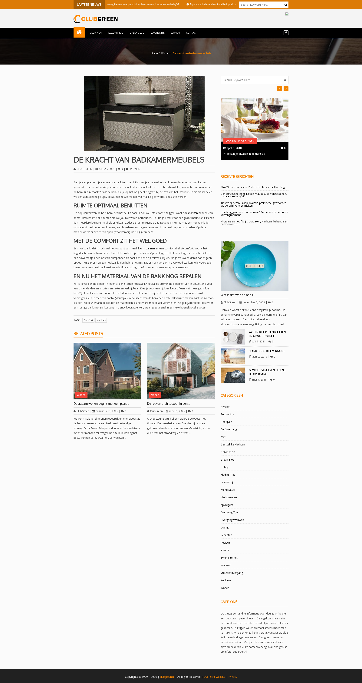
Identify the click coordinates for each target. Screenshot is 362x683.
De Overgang (229, 429)
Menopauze (228, 489)
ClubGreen (84, 169)
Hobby (225, 467)
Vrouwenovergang (232, 573)
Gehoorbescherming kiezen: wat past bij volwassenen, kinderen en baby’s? (254, 195)
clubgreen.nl (167, 676)
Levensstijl (157, 32)
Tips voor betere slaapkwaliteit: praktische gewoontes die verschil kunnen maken (215, 4)
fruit (223, 437)
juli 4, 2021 (258, 341)
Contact (191, 32)
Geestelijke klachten (233, 444)
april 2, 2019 (259, 356)
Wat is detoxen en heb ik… (239, 295)
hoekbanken (190, 213)
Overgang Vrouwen (240, 141)
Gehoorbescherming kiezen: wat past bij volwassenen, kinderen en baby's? (110, 4)
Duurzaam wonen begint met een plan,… (101, 403)
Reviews (226, 542)
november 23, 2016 (239, 148)
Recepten (226, 535)
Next (279, 88)
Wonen (175, 32)
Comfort (88, 320)
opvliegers (227, 505)
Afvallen (225, 406)
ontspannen (147, 248)
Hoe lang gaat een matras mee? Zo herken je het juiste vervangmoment (254, 213)
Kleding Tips (228, 474)
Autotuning (227, 414)
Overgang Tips (229, 512)
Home (154, 53)
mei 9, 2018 (259, 379)
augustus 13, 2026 (107, 411)
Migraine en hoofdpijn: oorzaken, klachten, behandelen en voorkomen (254, 223)
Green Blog (137, 32)
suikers (225, 550)
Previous (286, 88)
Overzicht (209, 676)
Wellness (226, 580)
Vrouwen (226, 565)
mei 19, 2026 (177, 411)
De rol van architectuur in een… (168, 403)
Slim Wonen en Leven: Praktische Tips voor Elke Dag (253, 187)
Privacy (232, 676)
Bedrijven (96, 32)
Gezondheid (115, 32)
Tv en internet (229, 557)
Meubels (101, 320)
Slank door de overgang (266, 351)
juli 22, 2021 (107, 169)
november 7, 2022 (254, 302)
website (220, 676)
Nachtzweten (229, 497)
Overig (225, 527)
